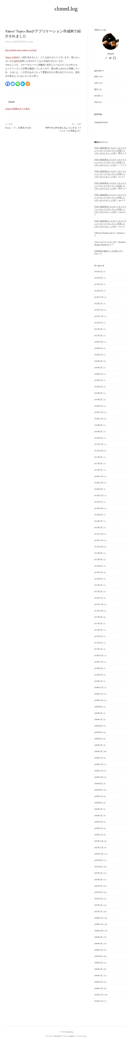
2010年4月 (98, 668)
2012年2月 (98, 591)
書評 (96, 89)
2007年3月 (98, 898)
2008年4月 (98, 815)
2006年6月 (98, 956)
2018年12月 (99, 412)
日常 (96, 83)
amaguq (120, 232)
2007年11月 (99, 847)
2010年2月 (98, 674)
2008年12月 (99, 764)
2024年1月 (98, 271)
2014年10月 (99, 508)
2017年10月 (99, 450)
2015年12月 (99, 495)
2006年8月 (98, 943)
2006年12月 (99, 918)
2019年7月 (98, 380)
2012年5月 (98, 572)
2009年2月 (98, 751)
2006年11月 (99, 924)
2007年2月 (98, 905)
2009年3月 (98, 745)
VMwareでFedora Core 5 (104, 232)
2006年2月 (98, 982)
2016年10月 (99, 482)
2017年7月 (98, 470)
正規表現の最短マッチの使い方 (107, 251)
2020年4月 (98, 361)
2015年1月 (98, 502)
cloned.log (66, 9)
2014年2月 (98, 527)
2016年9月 (98, 489)
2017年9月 (98, 457)
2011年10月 (99, 610)
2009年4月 (98, 738)
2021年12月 (99, 309)
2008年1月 (98, 834)
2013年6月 (98, 553)
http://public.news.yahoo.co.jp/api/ (21, 50)
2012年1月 (98, 598)
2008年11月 (99, 770)
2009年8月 (98, 713)
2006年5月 (98, 962)
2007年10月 (99, 853)
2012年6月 (98, 566)
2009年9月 (98, 706)
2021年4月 (98, 329)
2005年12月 (99, 994)
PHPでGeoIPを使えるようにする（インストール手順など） (63, 129)
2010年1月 (98, 681)
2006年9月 (98, 937)
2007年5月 (98, 886)
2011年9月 (98, 617)
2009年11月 (99, 694)
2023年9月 (98, 277)
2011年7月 (98, 630)
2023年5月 (98, 284)
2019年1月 (98, 406)
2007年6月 (98, 879)
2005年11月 (99, 1001)
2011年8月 (98, 623)
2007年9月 (98, 860)
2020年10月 (99, 341)
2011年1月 (98, 649)
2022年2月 (98, 303)
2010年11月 (99, 662)
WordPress (58, 1036)
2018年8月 (98, 425)
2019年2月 (98, 399)
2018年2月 (98, 438)
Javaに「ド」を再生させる (18, 127)
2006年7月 (98, 950)
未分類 (97, 95)
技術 (96, 76)
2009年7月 (98, 719)
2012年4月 (98, 578)
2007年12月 (99, 841)
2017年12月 (99, 444)
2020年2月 (98, 367)
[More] (28, 84)
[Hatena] (22, 84)
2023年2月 (98, 290)
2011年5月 (98, 636)
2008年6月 (98, 802)
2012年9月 (98, 559)
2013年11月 (99, 540)
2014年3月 (98, 521)
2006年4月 (98, 969)
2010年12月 (99, 655)
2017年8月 (98, 463)
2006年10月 (99, 930)
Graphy (71, 1036)
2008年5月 (98, 809)
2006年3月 (98, 975)
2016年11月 (99, 476)
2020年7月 (98, 354)
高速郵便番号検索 (101, 122)
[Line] (17, 84)
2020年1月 (98, 374)
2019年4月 (98, 393)
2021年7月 (98, 322)
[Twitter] (12, 84)
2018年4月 (98, 431)
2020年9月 (98, 348)
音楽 (96, 102)
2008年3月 (98, 821)
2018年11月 (99, 418)
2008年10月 (99, 777)
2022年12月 (99, 297)
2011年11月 (99, 604)
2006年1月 (98, 988)
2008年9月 (98, 783)
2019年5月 (98, 386)
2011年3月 (98, 642)
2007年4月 (98, 892)
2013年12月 (99, 534)
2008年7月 (98, 796)
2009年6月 (98, 726)
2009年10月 (99, 700)
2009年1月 (98, 758)
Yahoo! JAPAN (12, 57)
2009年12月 (99, 687)
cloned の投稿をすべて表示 (17, 108)
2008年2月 (98, 828)
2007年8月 (98, 866)
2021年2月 (98, 335)
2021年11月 (99, 316)
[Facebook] (7, 84)
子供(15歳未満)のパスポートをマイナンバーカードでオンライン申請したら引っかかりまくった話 (110, 151)
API (15, 60)
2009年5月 (98, 732)
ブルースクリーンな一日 (105, 242)
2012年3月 (98, 585)
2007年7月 (98, 873)
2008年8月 (98, 790)
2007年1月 (98, 911)
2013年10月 (99, 546)
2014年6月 (98, 514)
